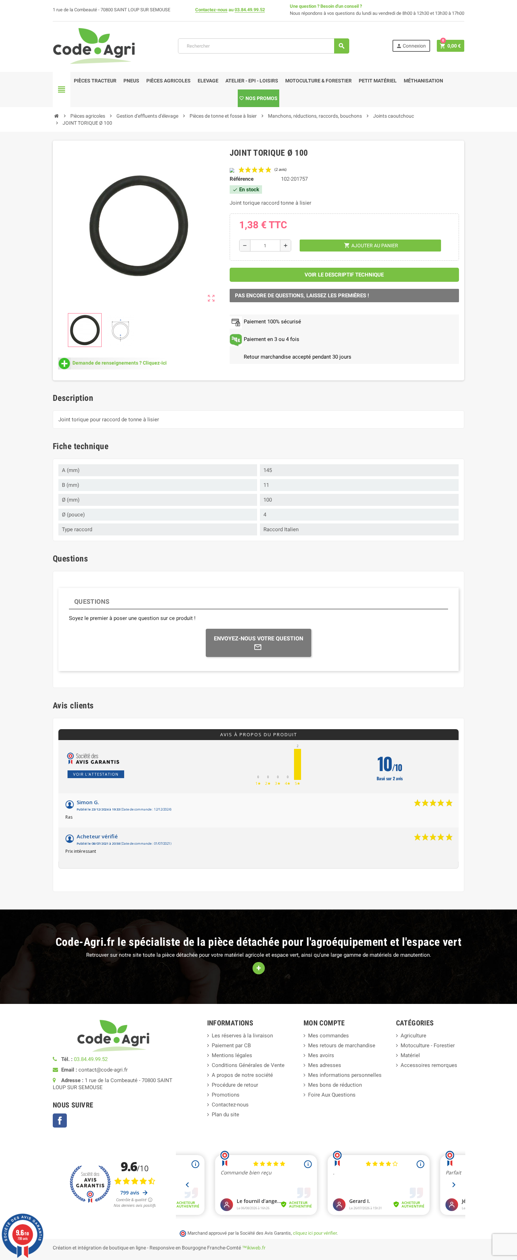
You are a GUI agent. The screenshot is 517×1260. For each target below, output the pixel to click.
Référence (242, 179)
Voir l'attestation (96, 774)
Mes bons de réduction (335, 1085)
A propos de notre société (242, 1075)
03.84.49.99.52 (250, 9)
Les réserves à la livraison (242, 1035)
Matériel (410, 1055)
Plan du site (225, 1114)
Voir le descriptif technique (344, 275)
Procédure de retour (235, 1085)
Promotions (226, 1095)
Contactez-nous (211, 9)
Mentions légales (232, 1055)
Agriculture (413, 1035)
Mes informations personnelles (345, 1075)
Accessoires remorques (429, 1065)
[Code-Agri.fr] (94, 45)
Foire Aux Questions (332, 1095)
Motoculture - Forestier (428, 1045)
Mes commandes (328, 1035)
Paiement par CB (231, 1045)
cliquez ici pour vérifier (315, 1233)
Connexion (411, 46)
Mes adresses (324, 1065)
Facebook (60, 1120)
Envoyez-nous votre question (258, 638)
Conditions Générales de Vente (248, 1065)
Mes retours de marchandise (341, 1045)
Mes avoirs (321, 1055)
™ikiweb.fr (254, 1247)
